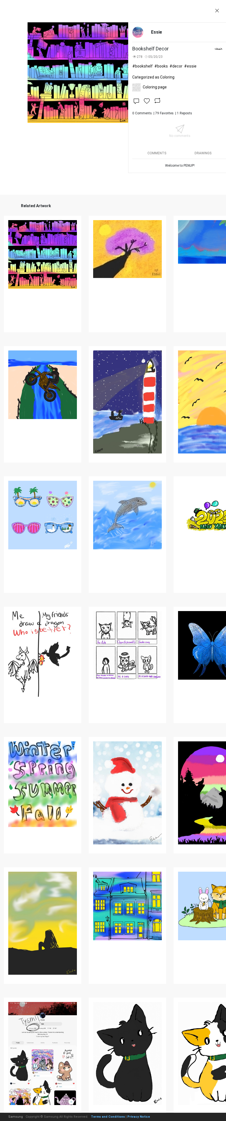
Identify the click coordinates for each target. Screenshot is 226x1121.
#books (161, 66)
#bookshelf (142, 66)
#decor (176, 66)
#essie (190, 66)
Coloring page (155, 87)
